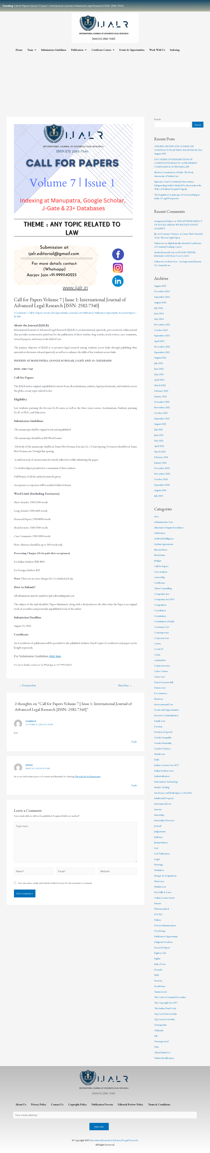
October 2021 (161, 412)
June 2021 (159, 435)
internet (158, 809)
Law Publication (85, 312)
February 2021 (161, 457)
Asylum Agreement (163, 544)
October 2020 (161, 479)
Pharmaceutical (161, 908)
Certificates (159, 582)
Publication (77, 50)
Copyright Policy (77, 1104)
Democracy (160, 687)
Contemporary (161, 632)
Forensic (158, 726)
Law (156, 847)
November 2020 (162, 473)
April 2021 (159, 445)
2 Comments (20, 312)
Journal (73, 312)
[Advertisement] (105, 78)
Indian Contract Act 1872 (166, 765)
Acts (156, 516)
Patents (157, 903)
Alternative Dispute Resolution (168, 527)
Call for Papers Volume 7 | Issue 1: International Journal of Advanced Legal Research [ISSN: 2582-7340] (62, 5)
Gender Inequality (163, 737)
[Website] (117, 871)
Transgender (160, 1024)
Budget (157, 560)
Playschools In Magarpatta (87, 776)
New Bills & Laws (162, 892)
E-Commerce (160, 693)
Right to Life (160, 952)
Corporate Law (161, 638)
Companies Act (161, 593)
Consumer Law (161, 626)
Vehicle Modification (164, 1058)
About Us (21, 1104)
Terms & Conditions (159, 1104)
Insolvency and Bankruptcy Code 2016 (173, 792)
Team (30, 50)
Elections (158, 698)
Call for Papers (35, 312)
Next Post (125, 685)
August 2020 (160, 490)
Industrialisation (162, 776)
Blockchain (159, 555)
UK (156, 1035)
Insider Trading (161, 787)
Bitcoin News (160, 549)
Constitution (160, 615)
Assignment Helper (163, 221)
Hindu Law (159, 753)
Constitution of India (164, 621)
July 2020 (158, 495)
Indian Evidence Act (164, 770)
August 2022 (160, 357)
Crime (157, 654)
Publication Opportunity (106, 312)
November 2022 (162, 346)
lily (155, 233)
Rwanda (158, 969)
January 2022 (160, 396)
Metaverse (159, 881)
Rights (157, 958)
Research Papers (127, 312)
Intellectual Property (164, 798)
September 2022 (162, 352)
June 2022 (159, 368)
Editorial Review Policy (130, 1104)
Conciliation (160, 610)
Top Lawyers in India (164, 1019)
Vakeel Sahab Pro (162, 1052)
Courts (157, 643)
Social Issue (159, 986)
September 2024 (162, 296)
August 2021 (160, 423)
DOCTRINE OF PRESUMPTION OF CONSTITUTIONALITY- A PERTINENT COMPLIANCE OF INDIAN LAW (175, 163)
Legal (156, 859)
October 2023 (161, 330)
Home (19, 50)
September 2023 (162, 335)
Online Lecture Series (164, 897)
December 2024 (162, 291)
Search (157, 119)
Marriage (158, 864)
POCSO (158, 914)
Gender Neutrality (163, 742)
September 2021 (162, 418)
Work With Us (157, 50)
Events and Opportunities (56, 312)
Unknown (159, 243)
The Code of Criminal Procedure (170, 997)
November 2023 (162, 324)
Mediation (159, 870)
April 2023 (159, 341)
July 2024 (158, 307)
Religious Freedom (163, 941)
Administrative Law (163, 521)
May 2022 (159, 374)
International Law (162, 803)
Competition (160, 604)
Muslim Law (160, 886)
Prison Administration (165, 925)
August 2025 (160, 285)
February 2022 (161, 390)
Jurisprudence (161, 842)
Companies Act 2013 (164, 599)
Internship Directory (164, 820)
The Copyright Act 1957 (166, 1002)
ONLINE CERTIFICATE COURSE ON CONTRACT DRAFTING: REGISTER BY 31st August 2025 (178, 150)
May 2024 (159, 318)
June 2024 (159, 313)
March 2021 (160, 451)
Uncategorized (161, 1041)
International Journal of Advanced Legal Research (114, 1140)
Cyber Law (159, 676)
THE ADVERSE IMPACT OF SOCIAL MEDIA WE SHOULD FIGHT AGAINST (178, 224)
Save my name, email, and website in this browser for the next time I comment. (55, 882)
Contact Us (57, 1104)
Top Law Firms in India (165, 1013)
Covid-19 (158, 649)
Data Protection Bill (163, 682)
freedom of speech (163, 731)
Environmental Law (163, 704)
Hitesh (29, 765)
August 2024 (160, 302)
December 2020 (162, 468)
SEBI (156, 974)
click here (55, 656)
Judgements (160, 831)
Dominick (31, 721)
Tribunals (158, 1030)
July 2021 (158, 429)
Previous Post (27, 685)
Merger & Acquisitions (165, 875)
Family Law (159, 720)
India (156, 759)
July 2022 (158, 363)
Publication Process (102, 1104)
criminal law (160, 660)
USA (156, 1046)
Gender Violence (162, 748)
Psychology (160, 930)
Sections (158, 980)
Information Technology (166, 781)
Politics (157, 919)
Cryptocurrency (162, 665)
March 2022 (160, 385)
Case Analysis (160, 571)
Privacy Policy (38, 1104)
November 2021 (162, 407)
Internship (159, 814)
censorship (159, 577)
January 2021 (160, 462)
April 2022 (159, 379)
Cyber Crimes (161, 671)
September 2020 (162, 484)
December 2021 (162, 401)
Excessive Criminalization (166, 715)
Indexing (175, 50)
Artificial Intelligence (164, 538)
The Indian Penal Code (165, 1008)
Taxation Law (160, 991)
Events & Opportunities (131, 50)
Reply (134, 741)
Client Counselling (163, 588)
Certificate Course (101, 50)
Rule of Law (160, 964)
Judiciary (158, 836)
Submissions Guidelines (53, 50)
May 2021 (159, 440)
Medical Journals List (164, 252)
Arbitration (159, 532)
